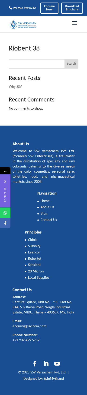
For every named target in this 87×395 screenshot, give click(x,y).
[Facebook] (5, 223)
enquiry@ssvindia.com (29, 326)
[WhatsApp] (5, 212)
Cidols (32, 240)
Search (71, 64)
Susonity (34, 246)
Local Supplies (38, 278)
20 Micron (36, 271)
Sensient (34, 265)
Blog (44, 213)
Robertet (34, 259)
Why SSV (15, 87)
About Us (47, 207)
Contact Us (49, 220)
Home (45, 201)
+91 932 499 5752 (24, 8)
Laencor (34, 252)
